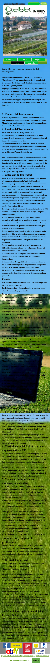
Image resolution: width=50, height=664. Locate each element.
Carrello (31, 63)
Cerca (24, 59)
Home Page (11, 59)
